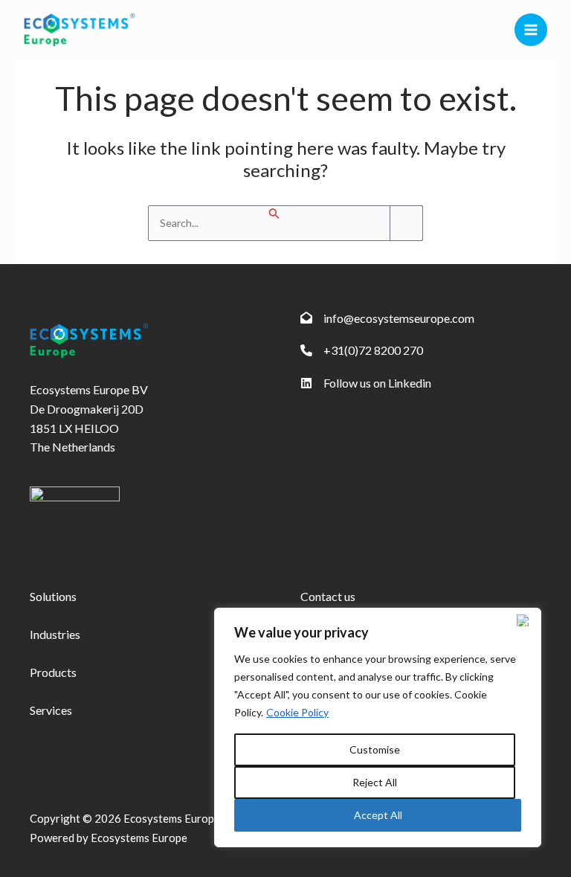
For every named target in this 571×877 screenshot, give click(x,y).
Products (53, 672)
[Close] (526, 620)
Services (51, 710)
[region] (377, 727)
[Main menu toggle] (530, 29)
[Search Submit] (274, 213)
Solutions (53, 596)
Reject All (374, 782)
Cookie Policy (297, 712)
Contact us (327, 596)
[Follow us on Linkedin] (365, 383)
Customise (374, 749)
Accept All (378, 815)
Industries (55, 634)
